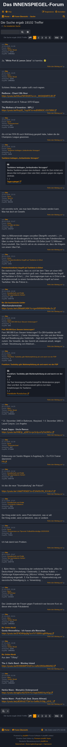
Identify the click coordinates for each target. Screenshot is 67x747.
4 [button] (45, 37)
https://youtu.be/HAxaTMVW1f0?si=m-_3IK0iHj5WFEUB (27, 96)
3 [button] (42, 37)
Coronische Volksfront (15, 504)
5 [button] (49, 37)
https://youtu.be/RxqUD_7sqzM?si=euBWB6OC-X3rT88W (28, 110)
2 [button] (38, 37)
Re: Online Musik (9, 628)
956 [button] (56, 37)
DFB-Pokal (11, 593)
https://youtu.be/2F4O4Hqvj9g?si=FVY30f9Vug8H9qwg (26, 633)
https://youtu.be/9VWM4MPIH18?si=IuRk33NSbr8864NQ (27, 666)
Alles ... (9, 48)
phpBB (25, 735)
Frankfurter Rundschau (17, 394)
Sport (9, 122)
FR (3, 462)
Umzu (9, 148)
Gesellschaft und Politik (15, 293)
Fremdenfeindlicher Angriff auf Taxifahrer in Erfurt (25, 260)
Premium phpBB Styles (42, 738)
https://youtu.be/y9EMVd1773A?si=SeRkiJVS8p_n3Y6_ (27, 701)
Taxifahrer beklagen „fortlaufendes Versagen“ (24, 150)
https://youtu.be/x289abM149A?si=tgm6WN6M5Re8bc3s (27, 308)
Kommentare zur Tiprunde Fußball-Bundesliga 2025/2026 (28, 531)
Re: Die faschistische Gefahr (13, 303)
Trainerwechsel (13, 123)
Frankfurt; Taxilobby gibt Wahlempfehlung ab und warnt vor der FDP (32, 357)
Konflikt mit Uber (13, 225)
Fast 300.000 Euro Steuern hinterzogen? (22, 322)
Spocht (10, 198)
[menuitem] (8, 12)
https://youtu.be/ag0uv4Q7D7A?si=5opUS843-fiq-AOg (26, 693)
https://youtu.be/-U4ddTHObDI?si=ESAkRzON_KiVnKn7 (27, 491)
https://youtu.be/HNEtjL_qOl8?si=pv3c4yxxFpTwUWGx (27, 432)
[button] (30, 37)
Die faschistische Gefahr (16, 295)
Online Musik (12, 50)
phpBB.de (44, 741)
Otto (6, 44)
